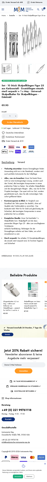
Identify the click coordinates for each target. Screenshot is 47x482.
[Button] (38, 9)
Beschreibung (8, 162)
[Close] (45, 464)
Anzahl (4, 112)
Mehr (21, 472)
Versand (21, 162)
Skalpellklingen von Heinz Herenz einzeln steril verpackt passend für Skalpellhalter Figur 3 (32, 304)
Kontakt (8, 419)
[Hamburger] (4, 9)
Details (7, 334)
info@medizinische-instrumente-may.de (16, 442)
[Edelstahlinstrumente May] (23, 9)
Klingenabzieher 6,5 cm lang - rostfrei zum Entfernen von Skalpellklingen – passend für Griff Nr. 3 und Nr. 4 (11, 305)
